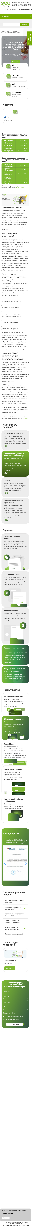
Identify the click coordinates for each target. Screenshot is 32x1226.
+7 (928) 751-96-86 (18, 5)
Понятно (5, 1218)
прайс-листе (20, 187)
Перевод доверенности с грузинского (17, 1225)
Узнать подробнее (7, 1213)
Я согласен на (13, 1018)
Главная (3, 31)
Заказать (15, 62)
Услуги (9, 31)
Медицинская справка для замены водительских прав (17, 1222)
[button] (26, 118)
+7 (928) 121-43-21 (17, 4)
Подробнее (10, 970)
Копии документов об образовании (13, 118)
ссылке (25, 418)
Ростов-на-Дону (10, 9)
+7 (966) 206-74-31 (18, 2)
